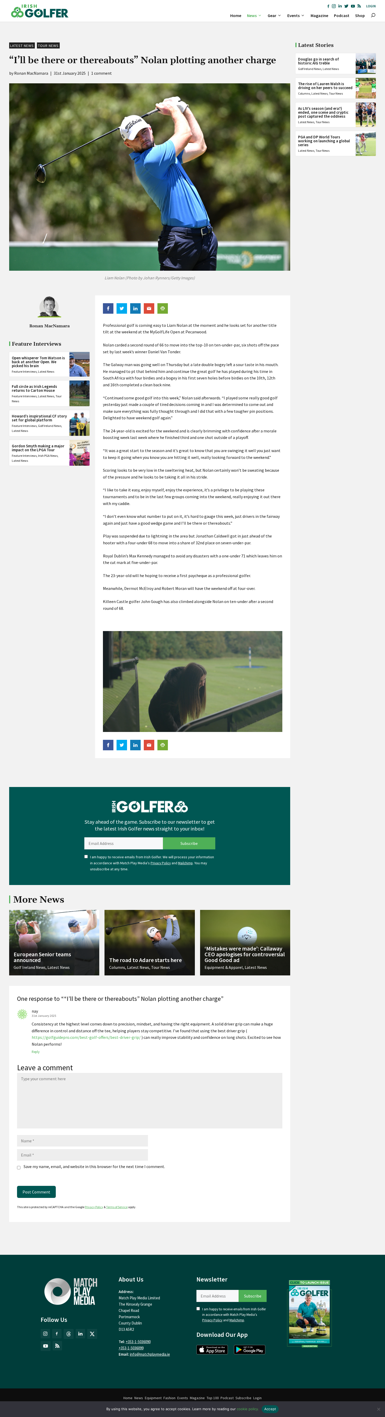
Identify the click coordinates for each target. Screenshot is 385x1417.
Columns (304, 93)
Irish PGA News (48, 455)
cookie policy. (248, 1409)
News (252, 15)
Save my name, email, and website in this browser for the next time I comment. (94, 1166)
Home (235, 15)
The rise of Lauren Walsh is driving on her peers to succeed (325, 85)
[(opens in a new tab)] (309, 1312)
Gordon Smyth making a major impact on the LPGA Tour (38, 447)
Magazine (319, 15)
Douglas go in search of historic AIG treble (318, 61)
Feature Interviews (24, 371)
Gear (272, 15)
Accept (270, 1409)
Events (293, 15)
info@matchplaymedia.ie (150, 1354)
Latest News (22, 45)
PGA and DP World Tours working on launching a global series (324, 140)
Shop (360, 15)
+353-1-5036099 (131, 1347)
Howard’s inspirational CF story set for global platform (39, 418)
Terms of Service (117, 1207)
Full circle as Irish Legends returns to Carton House (34, 388)
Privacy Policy (161, 863)
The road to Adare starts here (145, 960)
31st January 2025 (44, 1016)
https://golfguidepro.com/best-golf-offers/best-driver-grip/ (86, 1037)
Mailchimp (185, 863)
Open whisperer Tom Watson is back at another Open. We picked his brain (38, 361)
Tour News (48, 45)
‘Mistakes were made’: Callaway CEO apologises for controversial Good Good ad (245, 954)
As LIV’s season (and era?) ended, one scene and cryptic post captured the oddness (323, 112)
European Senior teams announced (42, 957)
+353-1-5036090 (138, 1341)
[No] (378, 1409)
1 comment (101, 73)
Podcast (341, 15)
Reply (36, 1052)
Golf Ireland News (49, 426)
